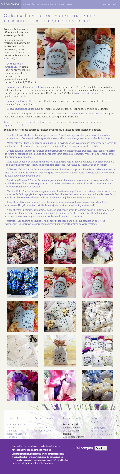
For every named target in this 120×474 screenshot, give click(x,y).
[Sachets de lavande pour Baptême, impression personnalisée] (22, 248)
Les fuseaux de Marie (30, 4)
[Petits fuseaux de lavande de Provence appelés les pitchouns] (22, 282)
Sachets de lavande (48, 4)
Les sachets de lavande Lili (14, 65)
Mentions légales (16, 433)
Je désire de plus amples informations (32, 463)
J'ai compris (84, 448)
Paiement (12, 430)
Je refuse (101, 448)
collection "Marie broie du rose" (86, 113)
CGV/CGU (40, 424)
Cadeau (61, 4)
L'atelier (69, 4)
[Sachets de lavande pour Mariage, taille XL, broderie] (22, 385)
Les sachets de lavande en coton (24, 87)
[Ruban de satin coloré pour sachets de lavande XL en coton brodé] (60, 385)
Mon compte (98, 427)
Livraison (12, 427)
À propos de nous (16, 424)
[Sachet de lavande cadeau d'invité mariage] (60, 248)
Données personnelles (14, 438)
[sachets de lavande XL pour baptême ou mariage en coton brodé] (97, 248)
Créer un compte (100, 430)
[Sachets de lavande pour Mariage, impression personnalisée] (76, 53)
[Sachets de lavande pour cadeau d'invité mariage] (60, 351)
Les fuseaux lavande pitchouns (23, 108)
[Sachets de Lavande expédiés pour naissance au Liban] (97, 385)
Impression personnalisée (43, 429)
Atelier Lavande (10, 4)
